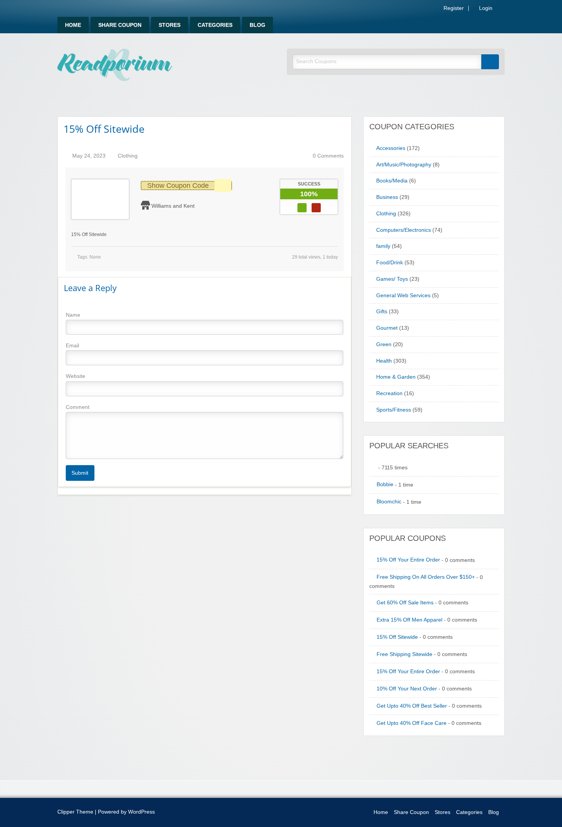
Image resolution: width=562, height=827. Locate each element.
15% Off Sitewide (104, 129)
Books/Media (392, 181)
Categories (215, 25)
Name (73, 315)
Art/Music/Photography (403, 165)
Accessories (390, 148)
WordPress (141, 812)
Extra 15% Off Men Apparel (409, 620)
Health (384, 361)
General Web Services (403, 295)
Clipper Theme (75, 812)
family (383, 246)
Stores (169, 25)
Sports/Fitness (393, 410)
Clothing (128, 156)
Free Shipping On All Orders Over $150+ (426, 577)
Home (73, 25)
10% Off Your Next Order (407, 689)
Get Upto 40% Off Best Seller (412, 706)
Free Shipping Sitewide (404, 654)
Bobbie (385, 484)
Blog (257, 25)
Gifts (381, 311)
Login (485, 8)
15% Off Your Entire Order (408, 560)
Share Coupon (119, 25)
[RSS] (502, 10)
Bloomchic (389, 502)
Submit (79, 473)
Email (72, 345)
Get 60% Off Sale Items (405, 603)
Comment (77, 407)
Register (453, 8)
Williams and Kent (173, 206)
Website (75, 376)
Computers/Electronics (403, 230)
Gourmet (387, 328)
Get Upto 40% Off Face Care (412, 723)
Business (387, 197)
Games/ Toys (392, 279)
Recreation (389, 393)
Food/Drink (389, 262)
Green (383, 344)
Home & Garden (396, 377)
